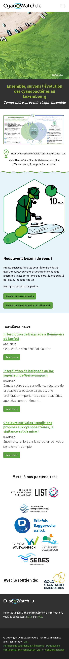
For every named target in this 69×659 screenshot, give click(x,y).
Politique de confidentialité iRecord (23, 645)
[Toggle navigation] (63, 6)
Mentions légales (54, 649)
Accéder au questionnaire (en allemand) (28, 305)
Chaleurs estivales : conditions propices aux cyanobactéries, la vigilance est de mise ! (28, 427)
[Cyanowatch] (22, 6)
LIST (29, 616)
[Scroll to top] (62, 652)
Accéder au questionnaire (20, 296)
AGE (40, 616)
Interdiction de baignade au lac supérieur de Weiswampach (28, 373)
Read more (12, 357)
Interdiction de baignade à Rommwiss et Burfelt (33, 336)
